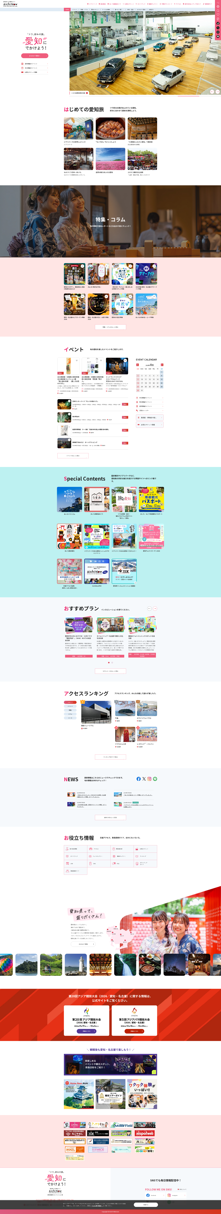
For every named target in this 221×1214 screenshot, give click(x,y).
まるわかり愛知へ (34, 56)
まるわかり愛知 (83, 944)
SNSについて (182, 1189)
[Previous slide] (212, 92)
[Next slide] (217, 92)
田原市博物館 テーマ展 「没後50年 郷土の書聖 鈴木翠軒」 (91, 429)
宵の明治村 (75, 416)
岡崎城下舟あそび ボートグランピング (84, 442)
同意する (145, 1205)
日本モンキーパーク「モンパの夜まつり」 (85, 401)
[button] (109, 662)
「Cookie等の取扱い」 (97, 1206)
